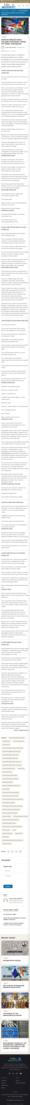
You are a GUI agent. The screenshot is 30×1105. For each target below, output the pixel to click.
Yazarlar (3, 1083)
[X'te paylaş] (12, 851)
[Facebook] (20, 1)
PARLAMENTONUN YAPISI (8, 802)
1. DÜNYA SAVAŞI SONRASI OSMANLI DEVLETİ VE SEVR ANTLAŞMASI (13, 924)
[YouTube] (28, 1)
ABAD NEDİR (5, 837)
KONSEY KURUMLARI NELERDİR (9, 813)
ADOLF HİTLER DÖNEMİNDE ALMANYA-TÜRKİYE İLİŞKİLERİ (14, 918)
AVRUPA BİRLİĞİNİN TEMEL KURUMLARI (11, 761)
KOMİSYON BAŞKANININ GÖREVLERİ (11, 785)
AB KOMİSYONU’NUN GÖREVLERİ (10, 779)
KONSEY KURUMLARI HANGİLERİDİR (11, 809)
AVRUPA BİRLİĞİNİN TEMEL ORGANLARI (11, 765)
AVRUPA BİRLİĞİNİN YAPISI (8, 768)
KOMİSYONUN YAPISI (7, 782)
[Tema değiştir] (19, 5)
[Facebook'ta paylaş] (8, 851)
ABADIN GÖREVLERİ (7, 833)
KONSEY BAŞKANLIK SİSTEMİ (20, 816)
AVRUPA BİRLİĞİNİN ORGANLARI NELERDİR (12, 748)
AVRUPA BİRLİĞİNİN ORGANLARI (16, 738)
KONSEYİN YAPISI (6, 816)
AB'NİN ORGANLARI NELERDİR (9, 775)
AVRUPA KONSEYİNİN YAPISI (9, 823)
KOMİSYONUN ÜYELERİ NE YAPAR (10, 796)
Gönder (8, 886)
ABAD (14, 830)
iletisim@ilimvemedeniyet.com (15, 1100)
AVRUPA (14, 10)
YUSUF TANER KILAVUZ (18, 741)
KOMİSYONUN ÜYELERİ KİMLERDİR (10, 792)
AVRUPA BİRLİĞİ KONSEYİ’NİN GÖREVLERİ (12, 806)
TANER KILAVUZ (6, 744)
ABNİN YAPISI (21, 768)
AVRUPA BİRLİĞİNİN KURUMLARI (10, 758)
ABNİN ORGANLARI (7, 772)
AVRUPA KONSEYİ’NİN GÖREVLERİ (10, 820)
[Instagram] (25, 1)
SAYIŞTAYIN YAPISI (6, 843)
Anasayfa (6, 10)
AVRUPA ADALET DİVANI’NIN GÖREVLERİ (12, 826)
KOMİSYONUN (5, 789)
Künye (17, 1080)
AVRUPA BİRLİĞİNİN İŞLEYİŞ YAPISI (10, 755)
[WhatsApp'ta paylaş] (16, 851)
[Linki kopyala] (20, 851)
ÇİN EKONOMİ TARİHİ (9, 914)
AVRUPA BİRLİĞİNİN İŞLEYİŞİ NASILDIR (11, 751)
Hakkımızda (4, 1085)
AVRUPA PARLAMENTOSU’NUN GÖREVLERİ (12, 799)
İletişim (3, 1087)
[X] (23, 1)
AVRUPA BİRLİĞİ (6, 741)
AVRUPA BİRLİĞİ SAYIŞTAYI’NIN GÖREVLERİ (12, 840)
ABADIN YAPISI (18, 833)
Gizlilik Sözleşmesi (21, 1083)
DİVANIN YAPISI (6, 830)
